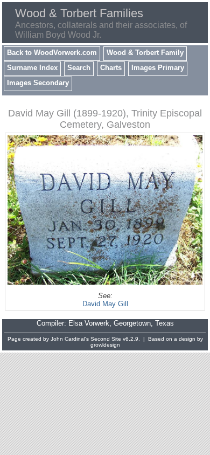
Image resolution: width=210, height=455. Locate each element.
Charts (111, 68)
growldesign (105, 345)
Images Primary (157, 68)
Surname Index (32, 68)
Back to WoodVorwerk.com (52, 53)
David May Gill (105, 304)
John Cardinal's (70, 339)
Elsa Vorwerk (88, 323)
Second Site (105, 339)
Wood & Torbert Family (145, 53)
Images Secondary (38, 83)
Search (78, 68)
